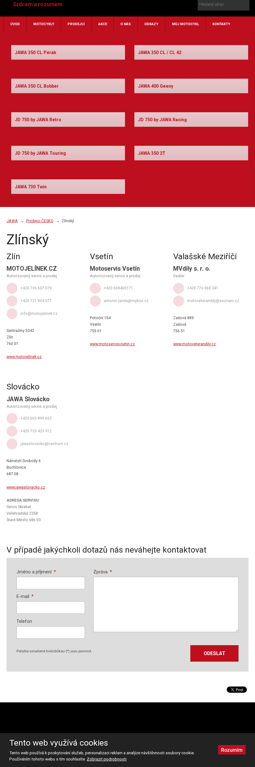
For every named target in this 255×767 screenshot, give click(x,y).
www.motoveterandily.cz (194, 344)
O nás (125, 24)
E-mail (25, 596)
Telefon (24, 621)
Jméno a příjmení (36, 572)
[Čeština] (139, 13)
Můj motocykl (185, 24)
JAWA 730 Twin (31, 186)
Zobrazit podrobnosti (107, 759)
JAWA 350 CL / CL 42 (159, 52)
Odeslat (214, 653)
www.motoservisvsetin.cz (112, 344)
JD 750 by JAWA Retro (38, 119)
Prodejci (76, 24)
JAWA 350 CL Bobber (37, 86)
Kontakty (221, 24)
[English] (150, 13)
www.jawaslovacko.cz (26, 487)
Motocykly (43, 24)
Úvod (15, 24)
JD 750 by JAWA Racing (162, 119)
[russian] (161, 13)
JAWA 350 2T (151, 153)
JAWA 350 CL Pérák (35, 52)
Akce (102, 24)
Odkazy (151, 24)
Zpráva (102, 572)
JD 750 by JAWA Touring (40, 153)
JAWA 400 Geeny (155, 86)
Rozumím (232, 750)
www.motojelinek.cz (24, 357)
